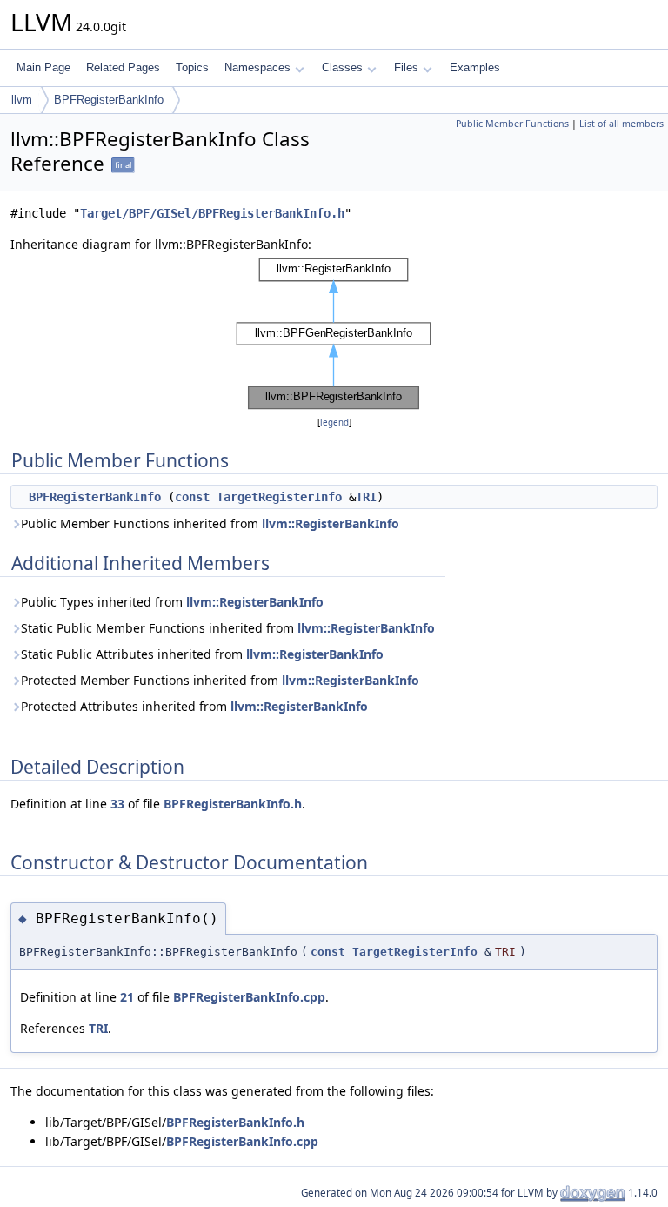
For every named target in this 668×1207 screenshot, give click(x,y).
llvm (21, 99)
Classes (342, 67)
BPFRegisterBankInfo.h (233, 803)
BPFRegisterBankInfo (109, 99)
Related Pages (123, 67)
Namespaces (257, 67)
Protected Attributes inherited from (194, 706)
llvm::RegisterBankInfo (330, 523)
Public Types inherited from (172, 601)
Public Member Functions (512, 123)
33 (117, 803)
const (192, 497)
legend (334, 422)
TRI (366, 497)
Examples (475, 67)
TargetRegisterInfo (279, 497)
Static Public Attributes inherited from (202, 654)
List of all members (621, 123)
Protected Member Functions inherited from (220, 680)
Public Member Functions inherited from (210, 523)
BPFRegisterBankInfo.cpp (249, 997)
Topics (192, 67)
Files (406, 67)
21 (127, 997)
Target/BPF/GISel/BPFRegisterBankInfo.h (212, 213)
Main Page (43, 67)
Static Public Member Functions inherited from (228, 628)
